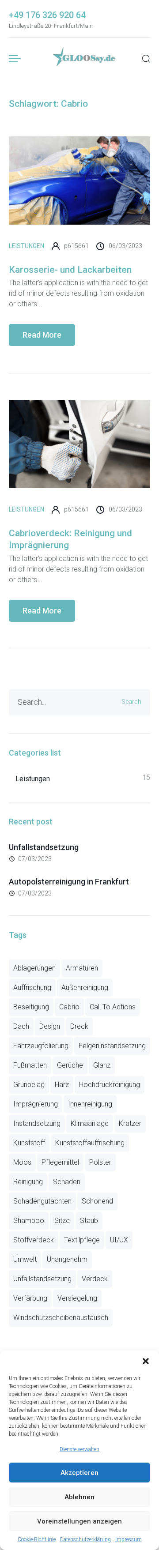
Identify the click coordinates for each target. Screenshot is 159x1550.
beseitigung (31, 1007)
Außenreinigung (84, 987)
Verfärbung (30, 1298)
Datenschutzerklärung (85, 1539)
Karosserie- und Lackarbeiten (70, 269)
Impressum (128, 1539)
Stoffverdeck (33, 1240)
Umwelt (25, 1259)
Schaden (66, 1182)
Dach (21, 1026)
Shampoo (28, 1220)
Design (49, 1026)
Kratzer (130, 1123)
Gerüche (70, 1065)
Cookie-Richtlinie (37, 1539)
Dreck (79, 1026)
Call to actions (113, 1007)
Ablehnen (79, 1497)
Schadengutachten (42, 1201)
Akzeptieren (79, 1473)
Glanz (101, 1065)
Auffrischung (32, 987)
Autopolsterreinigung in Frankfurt (69, 881)
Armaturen (82, 968)
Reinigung (28, 1182)
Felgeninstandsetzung (112, 1046)
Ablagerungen (34, 968)
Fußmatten (30, 1065)
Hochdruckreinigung (109, 1084)
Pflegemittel (60, 1162)
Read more (42, 334)
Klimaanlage (90, 1123)
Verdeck (95, 1279)
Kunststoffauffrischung (90, 1143)
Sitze (62, 1220)
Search (131, 701)
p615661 (76, 245)
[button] (145, 1361)
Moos (22, 1162)
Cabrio (69, 1007)
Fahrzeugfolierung (40, 1046)
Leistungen (26, 245)
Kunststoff (29, 1143)
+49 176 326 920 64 (47, 15)
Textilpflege (82, 1240)
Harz (62, 1084)
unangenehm (67, 1259)
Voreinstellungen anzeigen (79, 1521)
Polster (100, 1162)
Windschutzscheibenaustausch (60, 1317)
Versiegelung (77, 1298)
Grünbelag (29, 1084)
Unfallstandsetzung (44, 847)
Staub (89, 1220)
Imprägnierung (35, 1104)
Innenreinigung (90, 1104)
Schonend (97, 1201)
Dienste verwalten (79, 1449)
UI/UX (119, 1240)
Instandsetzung (37, 1123)
